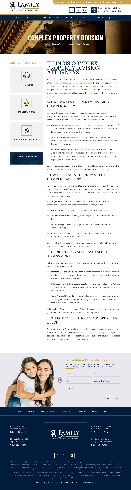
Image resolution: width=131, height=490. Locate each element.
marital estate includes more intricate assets (73, 83)
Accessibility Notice (89, 482)
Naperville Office (78, 2)
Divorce (27, 85)
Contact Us (108, 411)
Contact (98, 17)
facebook (57, 455)
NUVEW (37, 482)
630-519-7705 (18, 444)
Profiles (31, 17)
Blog (83, 17)
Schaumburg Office (62, 2)
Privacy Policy (75, 482)
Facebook (72, 10)
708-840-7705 (99, 432)
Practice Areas (50, 17)
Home (16, 17)
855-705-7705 (109, 11)
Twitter (78, 10)
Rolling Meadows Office (113, 2)
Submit (108, 398)
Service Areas (67, 411)
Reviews (70, 17)
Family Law (26, 112)
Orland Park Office (94, 2)
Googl (84, 10)
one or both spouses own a (86, 125)
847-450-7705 (18, 432)
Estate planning (27, 139)
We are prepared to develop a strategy (97, 332)
